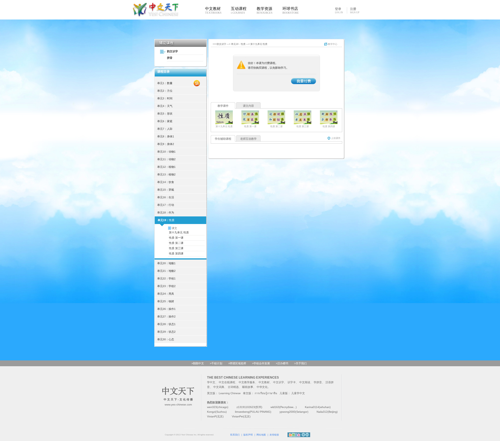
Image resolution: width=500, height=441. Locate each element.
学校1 (172, 278)
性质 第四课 (176, 253)
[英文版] (307, 434)
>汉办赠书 (282, 363)
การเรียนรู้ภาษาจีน (266, 393)
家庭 (169, 121)
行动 (171, 204)
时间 (169, 98)
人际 (169, 128)
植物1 (172, 166)
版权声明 (248, 434)
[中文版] (303, 434)
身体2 (170, 144)
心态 (171, 339)
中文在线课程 (227, 382)
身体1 (170, 136)
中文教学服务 (247, 382)
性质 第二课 (176, 243)
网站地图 (261, 434)
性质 (171, 220)
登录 (339, 10)
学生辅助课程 (223, 138)
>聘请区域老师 (237, 363)
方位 (169, 90)
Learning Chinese (230, 393)
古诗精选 (233, 387)
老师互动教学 (248, 138)
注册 (354, 10)
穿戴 (171, 189)
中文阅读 (304, 382)
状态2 (172, 331)
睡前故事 (247, 387)
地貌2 (172, 270)
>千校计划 (216, 363)
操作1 (172, 308)
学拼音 (318, 382)
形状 (169, 113)
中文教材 (264, 382)
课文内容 (248, 105)
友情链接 (274, 434)
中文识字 (278, 382)
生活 (171, 197)
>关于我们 (300, 363)
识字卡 (292, 382)
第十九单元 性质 (179, 232)
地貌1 (172, 263)
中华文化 (262, 387)
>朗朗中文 (197, 363)
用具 (171, 293)
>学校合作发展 (261, 363)
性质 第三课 (176, 248)
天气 (169, 106)
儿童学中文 (298, 393)
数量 (169, 83)
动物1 (172, 151)
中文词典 (218, 387)
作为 (171, 212)
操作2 (172, 316)
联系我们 (235, 434)
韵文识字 (172, 51)
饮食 (171, 182)
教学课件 (223, 105)
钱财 (171, 301)
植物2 (172, 174)
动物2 (172, 159)
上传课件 (335, 138)
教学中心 (332, 44)
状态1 (172, 324)
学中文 (211, 382)
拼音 (169, 57)
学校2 (172, 286)
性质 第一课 (176, 237)
